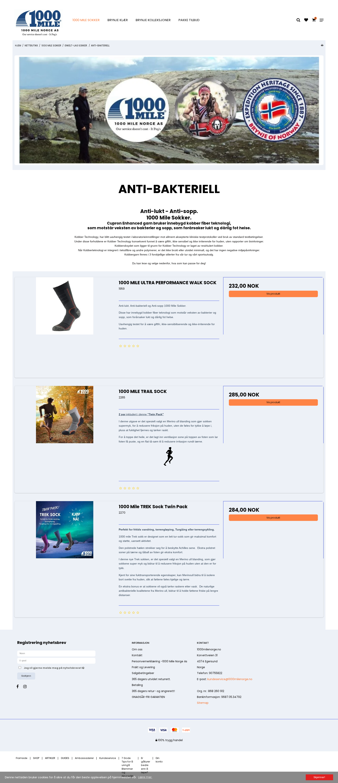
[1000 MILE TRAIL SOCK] (64, 436)
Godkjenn (26, 675)
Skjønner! (319, 777)
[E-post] (56, 661)
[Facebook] (19, 686)
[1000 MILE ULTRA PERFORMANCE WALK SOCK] (64, 327)
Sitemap (203, 703)
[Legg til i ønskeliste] (306, 20)
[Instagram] (27, 686)
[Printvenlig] (322, 45)
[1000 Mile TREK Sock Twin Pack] (64, 551)
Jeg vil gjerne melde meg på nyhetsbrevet (68, 667)
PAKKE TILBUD (189, 20)
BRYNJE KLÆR (117, 20)
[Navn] (56, 653)
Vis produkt (273, 293)
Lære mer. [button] (145, 777)
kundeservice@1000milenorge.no (229, 679)
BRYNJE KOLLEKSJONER (153, 20)
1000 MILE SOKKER (86, 20)
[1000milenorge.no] (38, 20)
